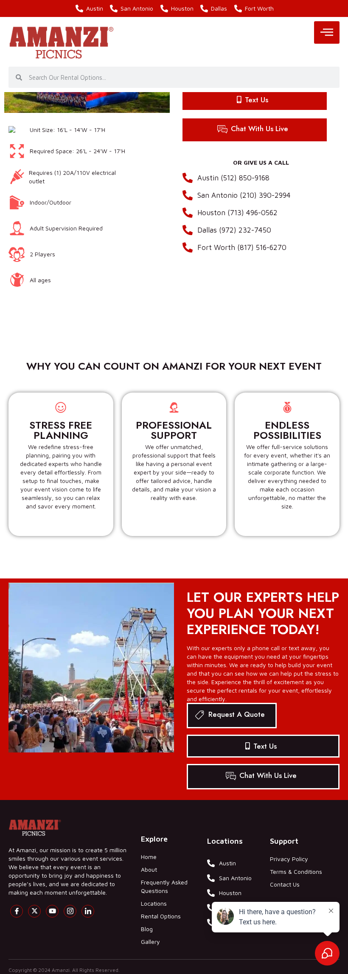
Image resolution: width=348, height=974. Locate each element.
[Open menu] (327, 32)
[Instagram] (70, 911)
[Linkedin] (87, 911)
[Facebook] (16, 911)
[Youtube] (52, 911)
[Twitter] (34, 911)
